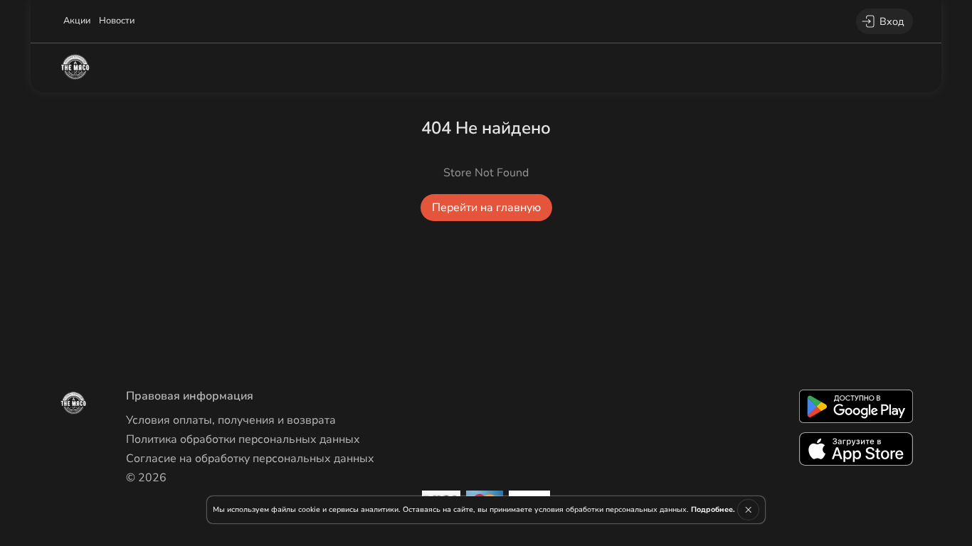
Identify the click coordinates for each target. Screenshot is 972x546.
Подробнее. (713, 509)
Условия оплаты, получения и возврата (231, 420)
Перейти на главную (486, 207)
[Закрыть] (748, 509)
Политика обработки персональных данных (243, 439)
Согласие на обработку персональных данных (250, 458)
